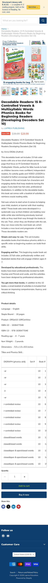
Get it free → (33, 7)
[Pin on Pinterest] (19, 507)
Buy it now (24, 494)
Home (4, 29)
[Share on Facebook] (3, 507)
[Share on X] (8, 507)
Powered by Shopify (24, 578)
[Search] (43, 20)
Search (12, 572)
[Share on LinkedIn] (13, 507)
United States (22, 554)
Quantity (4, 471)
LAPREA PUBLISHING (14, 128)
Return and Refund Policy (28, 572)
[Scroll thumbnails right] (44, 91)
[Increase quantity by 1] (24, 476)
